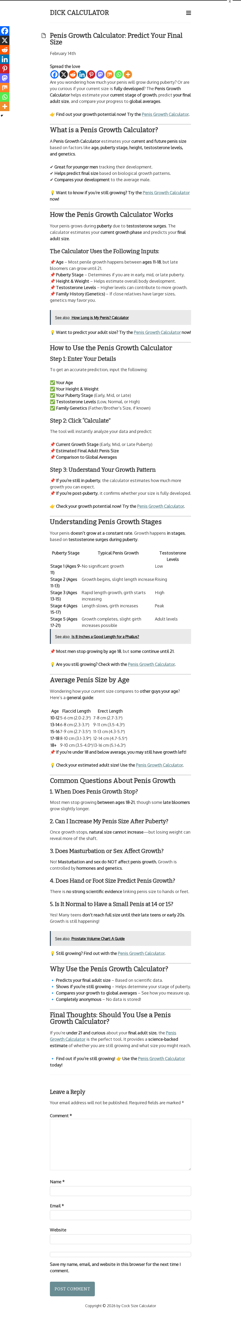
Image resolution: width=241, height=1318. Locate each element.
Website (58, 1229)
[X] (64, 74)
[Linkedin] (82, 74)
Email (57, 1205)
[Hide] (2, 116)
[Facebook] (54, 74)
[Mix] (109, 74)
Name (57, 1181)
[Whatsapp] (119, 74)
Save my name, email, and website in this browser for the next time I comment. (115, 1267)
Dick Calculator (79, 13)
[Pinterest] (91, 74)
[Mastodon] (100, 74)
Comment (61, 1115)
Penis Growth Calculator (165, 114)
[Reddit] (73, 74)
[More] (128, 74)
